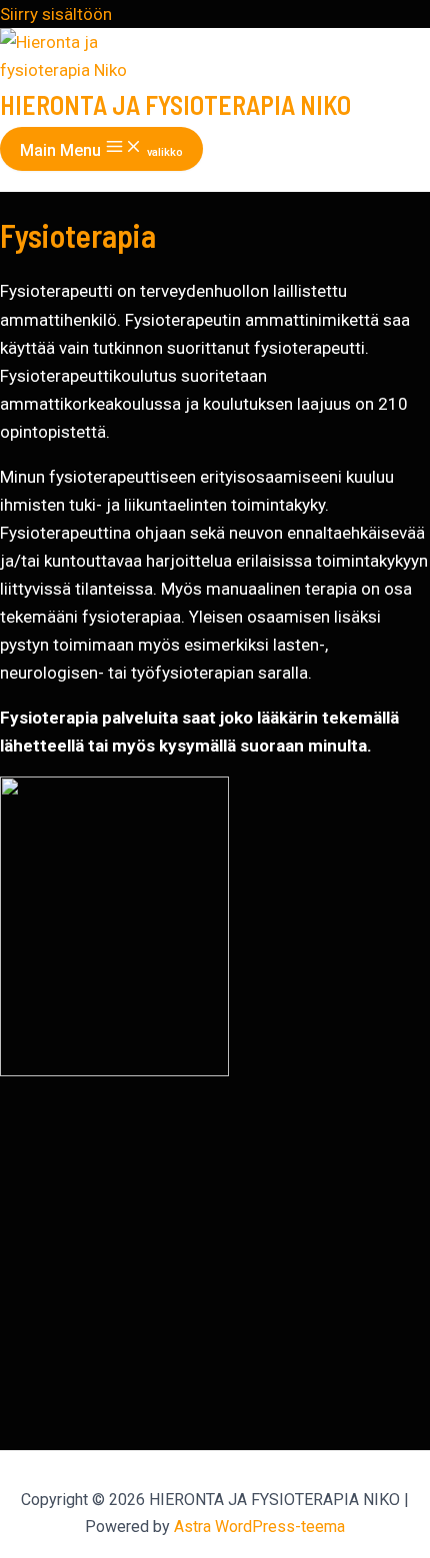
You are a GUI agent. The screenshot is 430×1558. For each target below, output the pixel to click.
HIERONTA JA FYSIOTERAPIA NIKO (175, 104)
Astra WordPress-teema (259, 1526)
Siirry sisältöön (56, 14)
